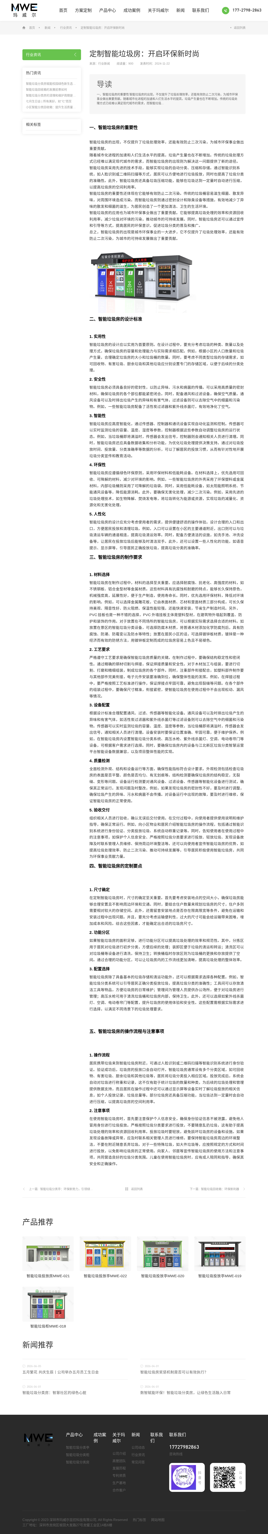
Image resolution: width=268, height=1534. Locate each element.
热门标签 (139, 1520)
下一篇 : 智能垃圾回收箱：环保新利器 (214, 1189)
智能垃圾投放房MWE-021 (48, 1276)
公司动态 (138, 1447)
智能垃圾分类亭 (77, 1447)
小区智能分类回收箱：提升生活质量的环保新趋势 (58, 107)
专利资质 (119, 1475)
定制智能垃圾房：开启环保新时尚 (103, 27)
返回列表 (240, 27)
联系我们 (200, 10)
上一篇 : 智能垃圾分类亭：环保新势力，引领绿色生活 (62, 1189)
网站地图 (158, 1520)
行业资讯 (66, 27)
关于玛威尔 (158, 10)
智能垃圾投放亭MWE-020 (162, 1276)
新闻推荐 (37, 1345)
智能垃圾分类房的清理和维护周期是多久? (53, 95)
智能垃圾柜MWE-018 (48, 1326)
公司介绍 (119, 1453)
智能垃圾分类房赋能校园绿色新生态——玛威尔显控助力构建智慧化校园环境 (76, 83)
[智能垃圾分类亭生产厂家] (38, 1439)
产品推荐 (37, 1222)
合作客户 (119, 1490)
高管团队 (119, 1461)
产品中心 (107, 10)
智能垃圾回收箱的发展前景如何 (46, 89)
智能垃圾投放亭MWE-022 (105, 1276)
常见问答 (138, 1462)
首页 (63, 10)
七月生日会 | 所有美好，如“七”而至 (49, 101)
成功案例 (132, 10)
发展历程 (119, 1468)
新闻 (180, 10)
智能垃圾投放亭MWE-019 (219, 1276)
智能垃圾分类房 (77, 1462)
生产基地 (119, 1483)
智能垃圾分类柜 (77, 1455)
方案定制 (83, 10)
